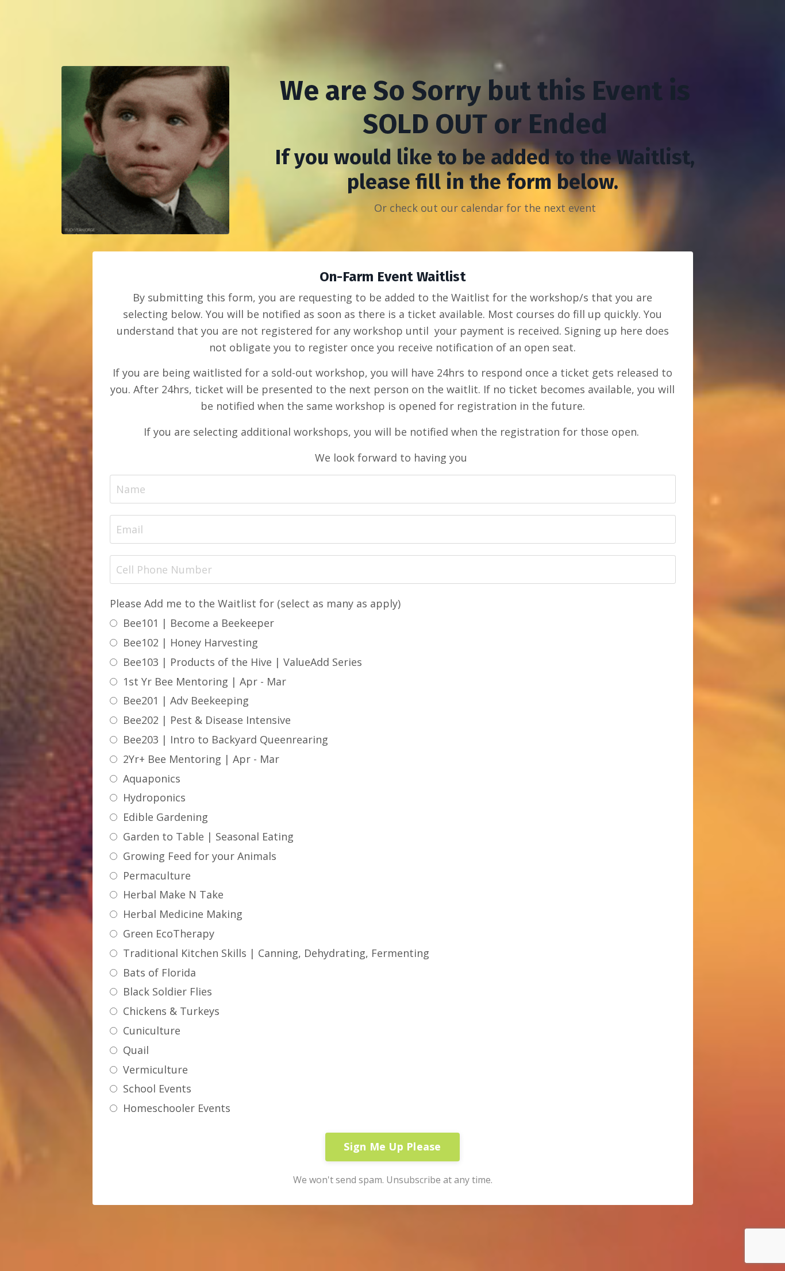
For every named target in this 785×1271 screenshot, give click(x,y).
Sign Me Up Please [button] (392, 1146)
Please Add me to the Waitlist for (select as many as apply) (255, 603)
